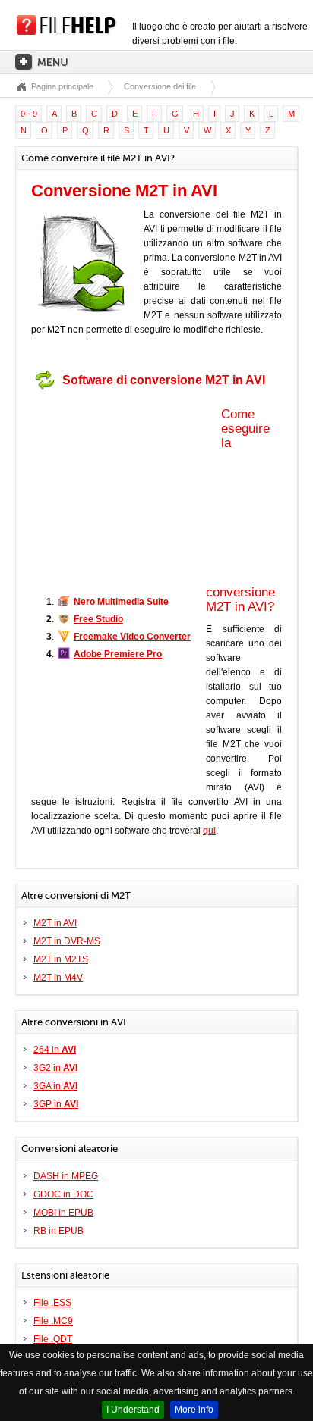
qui (209, 830)
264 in (54, 1049)
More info (194, 1409)
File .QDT (52, 1339)
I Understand (133, 1409)
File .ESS (52, 1302)
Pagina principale (62, 86)
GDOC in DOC (63, 1194)
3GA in (55, 1086)
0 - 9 (29, 113)
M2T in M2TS (60, 959)
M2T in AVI (55, 923)
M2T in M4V (58, 977)
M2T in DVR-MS (66, 941)
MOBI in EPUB (63, 1212)
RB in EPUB (58, 1230)
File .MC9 (53, 1321)
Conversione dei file (160, 86)
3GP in (55, 1104)
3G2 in (55, 1068)
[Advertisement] (126, 491)
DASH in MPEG (65, 1176)
